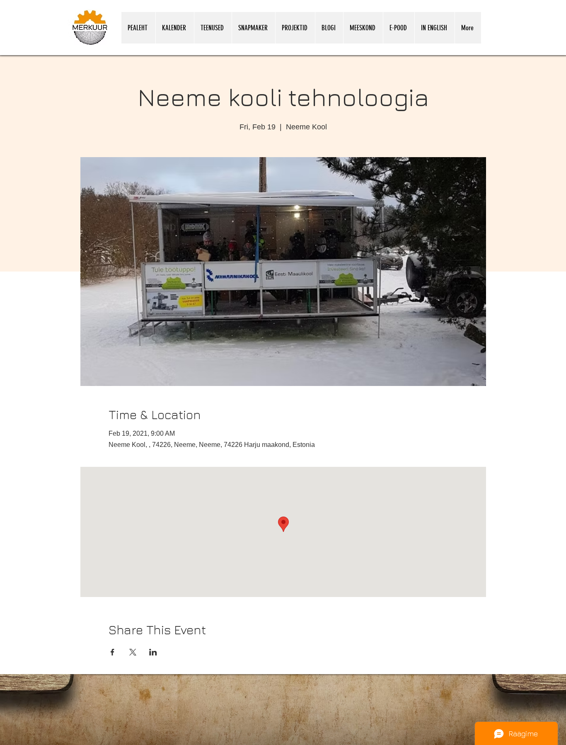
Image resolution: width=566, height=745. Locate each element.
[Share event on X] (133, 652)
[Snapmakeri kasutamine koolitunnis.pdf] (454, 742)
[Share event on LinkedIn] (153, 652)
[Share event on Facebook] (112, 652)
